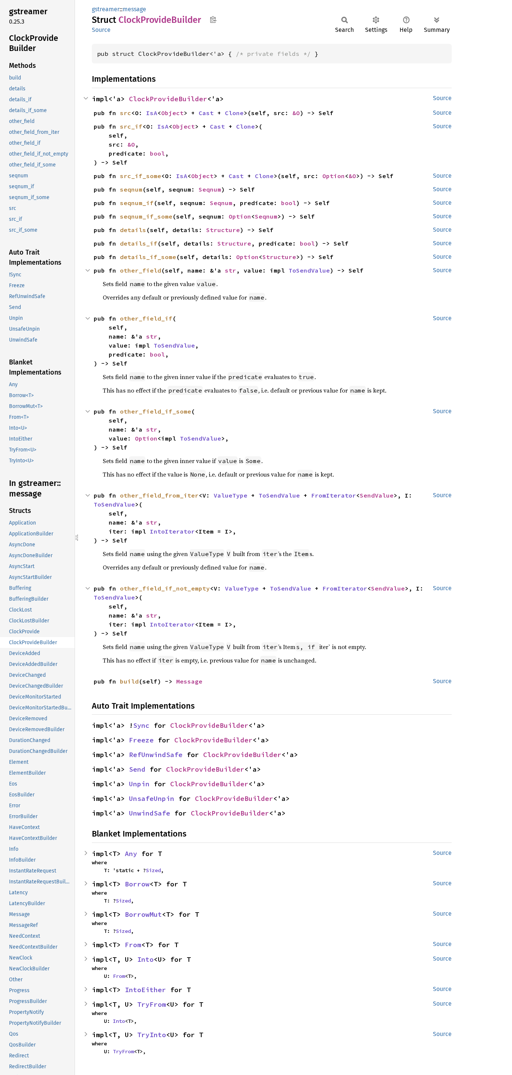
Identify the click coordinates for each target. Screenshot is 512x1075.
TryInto (151, 1034)
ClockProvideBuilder (168, 98)
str (230, 270)
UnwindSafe (149, 813)
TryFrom (151, 1004)
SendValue (377, 495)
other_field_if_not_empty (165, 588)
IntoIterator (172, 531)
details (133, 230)
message (134, 9)
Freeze (141, 740)
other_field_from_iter (159, 495)
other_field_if (146, 318)
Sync (141, 725)
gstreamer (106, 9)
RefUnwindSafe (156, 754)
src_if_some (140, 176)
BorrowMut (143, 914)
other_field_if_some (155, 411)
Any (131, 853)
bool (157, 153)
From (133, 944)
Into (145, 959)
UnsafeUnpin (151, 798)
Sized (153, 870)
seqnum (131, 189)
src (125, 113)
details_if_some (148, 257)
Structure (223, 230)
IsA (151, 113)
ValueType (230, 495)
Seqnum (210, 189)
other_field (140, 270)
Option (333, 176)
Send (137, 769)
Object (172, 113)
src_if (131, 126)
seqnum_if (137, 203)
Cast (206, 113)
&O (296, 113)
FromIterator (333, 495)
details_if (138, 243)
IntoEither (145, 989)
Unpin (139, 784)
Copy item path (213, 19)
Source (101, 29)
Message (189, 681)
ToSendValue (309, 270)
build (129, 681)
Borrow (137, 884)
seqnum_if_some (146, 216)
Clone (234, 113)
